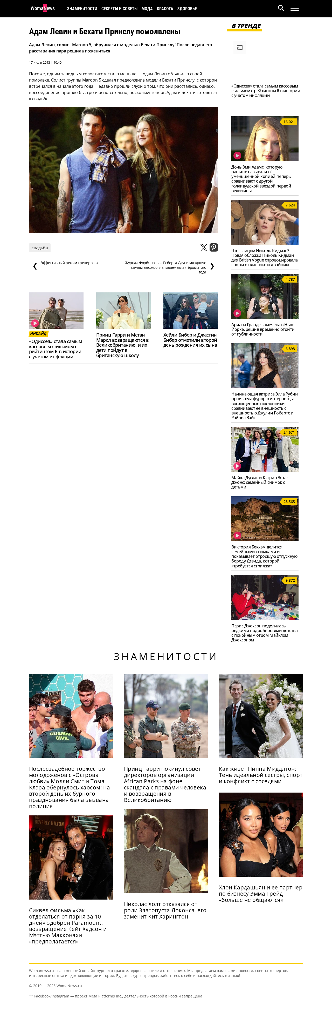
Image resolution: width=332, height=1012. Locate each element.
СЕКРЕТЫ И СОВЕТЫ (119, 8)
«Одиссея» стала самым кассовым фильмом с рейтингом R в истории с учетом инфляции (55, 349)
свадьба (40, 248)
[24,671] (265, 470)
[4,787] (265, 317)
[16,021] (265, 160)
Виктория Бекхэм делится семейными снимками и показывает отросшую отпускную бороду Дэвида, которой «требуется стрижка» (264, 556)
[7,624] (265, 243)
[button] (284, 8)
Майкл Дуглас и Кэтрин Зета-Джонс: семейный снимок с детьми (259, 482)
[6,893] (265, 387)
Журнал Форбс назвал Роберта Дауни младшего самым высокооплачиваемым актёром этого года (170, 267)
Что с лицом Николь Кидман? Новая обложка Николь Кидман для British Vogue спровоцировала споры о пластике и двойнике (264, 257)
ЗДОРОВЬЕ (187, 8)
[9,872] (265, 618)
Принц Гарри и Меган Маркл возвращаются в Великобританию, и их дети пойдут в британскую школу (122, 345)
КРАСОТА (165, 8)
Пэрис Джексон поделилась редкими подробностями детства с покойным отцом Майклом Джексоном (264, 633)
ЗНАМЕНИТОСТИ (82, 8)
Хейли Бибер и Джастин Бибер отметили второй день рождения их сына (190, 340)
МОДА (147, 8)
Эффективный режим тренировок (65, 265)
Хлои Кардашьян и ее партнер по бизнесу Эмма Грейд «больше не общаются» (260, 893)
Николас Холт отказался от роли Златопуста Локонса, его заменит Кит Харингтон (165, 910)
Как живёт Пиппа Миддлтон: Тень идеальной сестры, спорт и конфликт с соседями (261, 775)
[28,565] (265, 539)
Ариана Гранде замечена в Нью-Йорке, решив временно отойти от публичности (263, 329)
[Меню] (294, 8)
